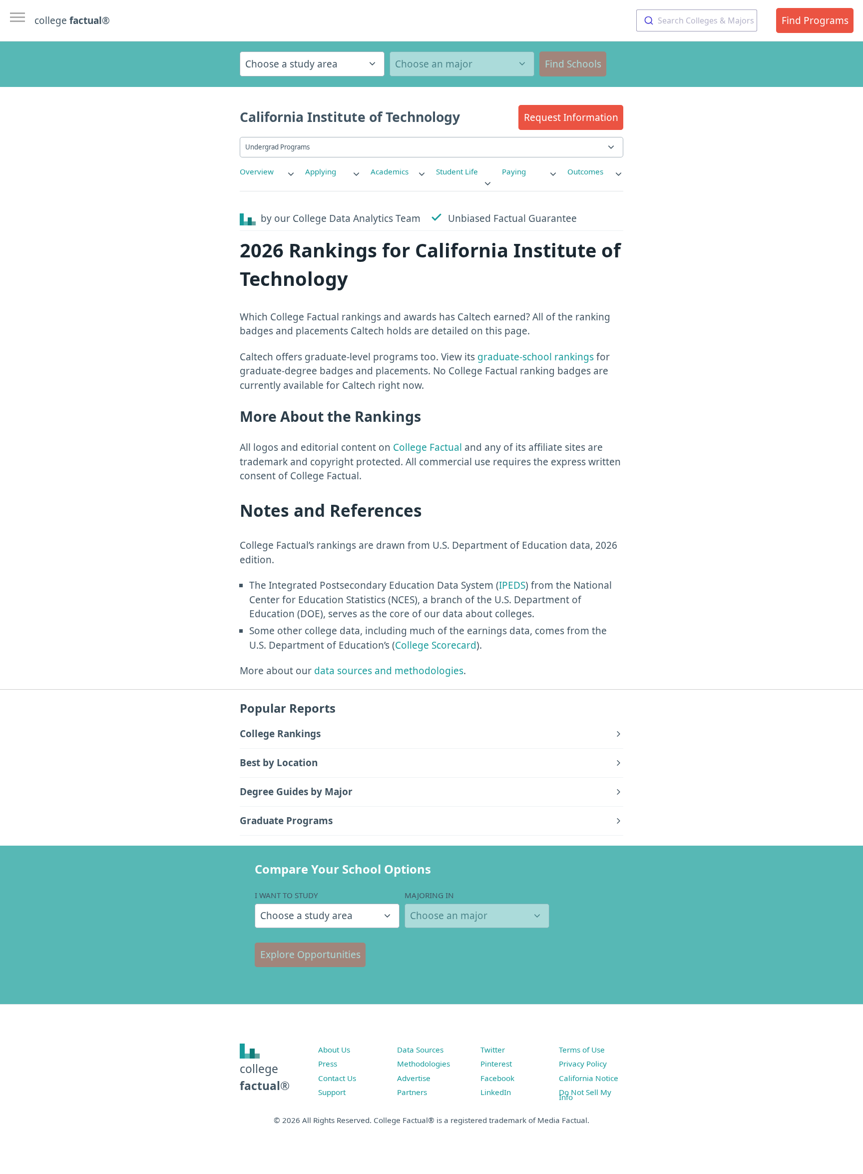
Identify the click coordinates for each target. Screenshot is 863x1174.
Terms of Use (582, 1050)
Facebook (497, 1078)
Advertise (414, 1078)
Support (332, 1092)
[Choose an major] (462, 63)
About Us (334, 1050)
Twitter (492, 1050)
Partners (412, 1092)
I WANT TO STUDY (286, 895)
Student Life (457, 171)
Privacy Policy (583, 1064)
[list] (268, 171)
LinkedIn (495, 1092)
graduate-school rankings (535, 356)
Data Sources (420, 1050)
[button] (570, 117)
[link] (268, 171)
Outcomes (585, 171)
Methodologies (423, 1064)
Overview (257, 171)
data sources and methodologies (388, 670)
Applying (320, 171)
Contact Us (337, 1078)
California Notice (588, 1078)
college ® (72, 20)
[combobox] (696, 20)
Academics (390, 171)
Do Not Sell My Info (585, 1094)
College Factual (427, 447)
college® (265, 1077)
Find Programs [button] (815, 20)
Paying (514, 171)
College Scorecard (435, 645)
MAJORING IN (429, 895)
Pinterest (496, 1064)
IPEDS (512, 585)
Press (327, 1064)
